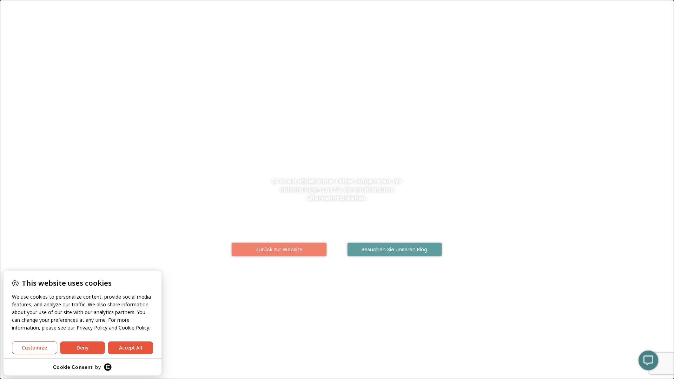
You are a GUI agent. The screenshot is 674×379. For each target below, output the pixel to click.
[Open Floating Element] (648, 360)
